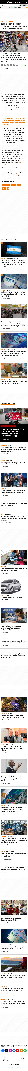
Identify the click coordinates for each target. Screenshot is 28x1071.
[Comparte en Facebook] (2, 65)
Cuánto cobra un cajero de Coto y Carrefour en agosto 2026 (12, 919)
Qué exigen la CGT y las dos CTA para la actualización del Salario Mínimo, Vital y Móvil (13, 294)
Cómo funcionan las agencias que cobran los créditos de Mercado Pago (13, 463)
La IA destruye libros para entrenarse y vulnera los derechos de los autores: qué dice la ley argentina (14, 840)
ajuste (17, 148)
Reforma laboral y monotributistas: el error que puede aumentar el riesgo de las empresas (14, 518)
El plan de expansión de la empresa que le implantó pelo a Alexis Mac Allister (13, 748)
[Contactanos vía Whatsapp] (8, 1060)
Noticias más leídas (8, 403)
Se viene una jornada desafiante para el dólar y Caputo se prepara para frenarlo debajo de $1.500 (13, 354)
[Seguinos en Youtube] (17, 1050)
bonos (19, 185)
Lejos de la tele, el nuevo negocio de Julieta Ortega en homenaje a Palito (12, 989)
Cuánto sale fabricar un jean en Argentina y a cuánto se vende (14, 504)
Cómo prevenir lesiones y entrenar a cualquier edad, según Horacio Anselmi (13, 779)
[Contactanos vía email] (4, 1060)
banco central (6, 185)
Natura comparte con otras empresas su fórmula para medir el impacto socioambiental (13, 855)
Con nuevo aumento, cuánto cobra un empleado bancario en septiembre (14, 382)
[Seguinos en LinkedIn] (14, 1050)
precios (12, 148)
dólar (4, 188)
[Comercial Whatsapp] (23, 1060)
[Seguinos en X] (6, 1050)
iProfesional (4, 21)
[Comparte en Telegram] (14, 65)
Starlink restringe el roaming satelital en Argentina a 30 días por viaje (14, 977)
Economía (10, 21)
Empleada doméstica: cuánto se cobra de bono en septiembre (14, 570)
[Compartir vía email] (17, 65)
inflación (13, 185)
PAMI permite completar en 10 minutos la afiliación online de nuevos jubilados (14, 642)
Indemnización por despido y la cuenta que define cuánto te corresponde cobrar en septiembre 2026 (13, 655)
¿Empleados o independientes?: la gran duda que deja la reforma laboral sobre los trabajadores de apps (14, 432)
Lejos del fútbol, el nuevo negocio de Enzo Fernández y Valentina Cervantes (13, 868)
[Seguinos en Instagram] (10, 1050)
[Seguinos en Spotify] (25, 1050)
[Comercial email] (19, 1060)
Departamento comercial (21, 1057)
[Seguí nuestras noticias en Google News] (25, 65)
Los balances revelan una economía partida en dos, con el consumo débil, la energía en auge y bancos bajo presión (13, 263)
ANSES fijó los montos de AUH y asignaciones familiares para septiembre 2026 (11, 628)
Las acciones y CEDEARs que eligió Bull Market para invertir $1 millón (14, 948)
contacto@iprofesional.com (14, 1067)
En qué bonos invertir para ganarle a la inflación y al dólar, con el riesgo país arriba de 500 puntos (13, 809)
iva (8, 188)
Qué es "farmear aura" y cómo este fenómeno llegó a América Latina (13, 492)
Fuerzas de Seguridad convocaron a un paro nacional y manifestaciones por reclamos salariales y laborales (13, 324)
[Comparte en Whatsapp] (8, 65)
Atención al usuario (6, 1057)
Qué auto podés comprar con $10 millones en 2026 (12, 598)
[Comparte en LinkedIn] (11, 65)
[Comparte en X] (5, 65)
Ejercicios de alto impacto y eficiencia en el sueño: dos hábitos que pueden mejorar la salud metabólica (14, 449)
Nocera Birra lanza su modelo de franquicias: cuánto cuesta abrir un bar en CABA (13, 718)
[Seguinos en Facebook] (3, 1050)
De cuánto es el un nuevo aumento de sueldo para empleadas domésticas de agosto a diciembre (13, 1003)
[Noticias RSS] (21, 1050)
